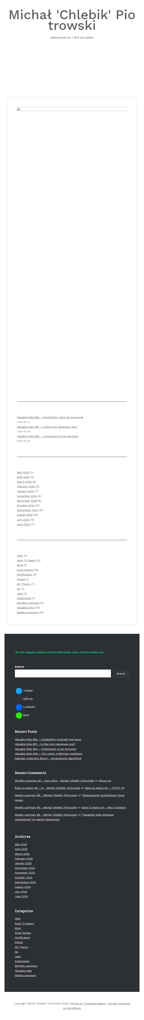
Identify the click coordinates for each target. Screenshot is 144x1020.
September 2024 (27, 510)
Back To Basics (26, 560)
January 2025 (25, 491)
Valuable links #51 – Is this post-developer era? (47, 426)
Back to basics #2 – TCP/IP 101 (104, 787)
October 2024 (25, 505)
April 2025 (23, 477)
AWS (19, 555)
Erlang (21, 579)
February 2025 (26, 486)
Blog (20, 565)
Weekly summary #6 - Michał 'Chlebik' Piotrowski (46, 795)
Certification (24, 574)
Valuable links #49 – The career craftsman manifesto (48, 753)
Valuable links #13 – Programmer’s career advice (72, 78)
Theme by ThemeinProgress (88, 1003)
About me (105, 780)
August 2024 (25, 514)
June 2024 (23, 524)
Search (19, 666)
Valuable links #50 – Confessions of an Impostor (48, 436)
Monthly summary (28, 602)
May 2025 (23, 472)
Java (20, 593)
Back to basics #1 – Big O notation (104, 807)
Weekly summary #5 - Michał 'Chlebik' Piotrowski (46, 807)
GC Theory (23, 583)
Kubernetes (24, 598)
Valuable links (25, 607)
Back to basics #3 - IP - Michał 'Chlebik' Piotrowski (47, 787)
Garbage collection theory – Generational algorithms (48, 758)
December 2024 (27, 496)
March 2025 (24, 481)
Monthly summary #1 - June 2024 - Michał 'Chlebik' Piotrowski (54, 780)
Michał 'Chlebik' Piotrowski (72, 23)
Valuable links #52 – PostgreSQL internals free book (50, 417)
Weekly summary (27, 612)
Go (18, 588)
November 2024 (27, 500)
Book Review (25, 569)
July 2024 (23, 519)
